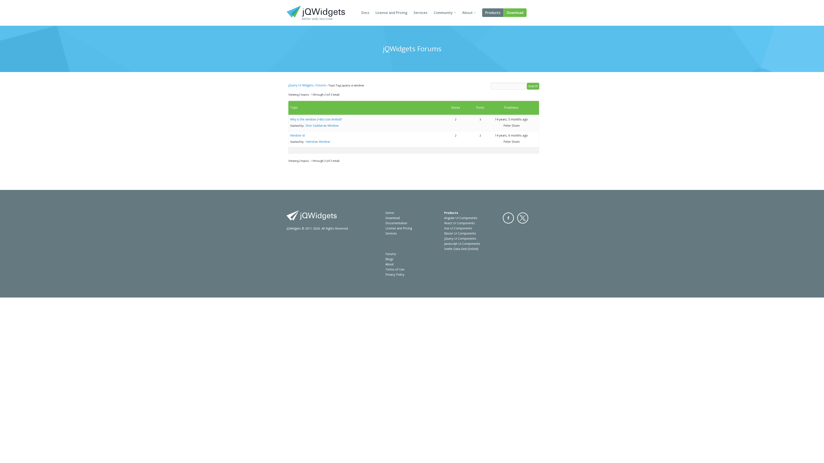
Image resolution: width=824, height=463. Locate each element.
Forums (320, 85)
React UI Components (459, 223)
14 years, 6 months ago (511, 135)
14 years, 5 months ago (511, 119)
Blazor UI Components (460, 233)
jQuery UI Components (460, 238)
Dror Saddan (314, 125)
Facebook (508, 218)
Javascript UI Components (462, 244)
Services (420, 12)
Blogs (389, 259)
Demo (389, 213)
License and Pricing (391, 12)
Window (333, 125)
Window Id (297, 135)
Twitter (522, 218)
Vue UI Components (458, 228)
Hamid (310, 142)
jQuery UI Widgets (300, 85)
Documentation (396, 223)
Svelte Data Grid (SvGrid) (461, 249)
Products (492, 12)
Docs (365, 12)
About (467, 12)
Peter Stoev (511, 125)
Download (515, 12)
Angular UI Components (460, 218)
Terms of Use (394, 269)
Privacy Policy (394, 274)
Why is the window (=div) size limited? (316, 119)
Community (443, 12)
